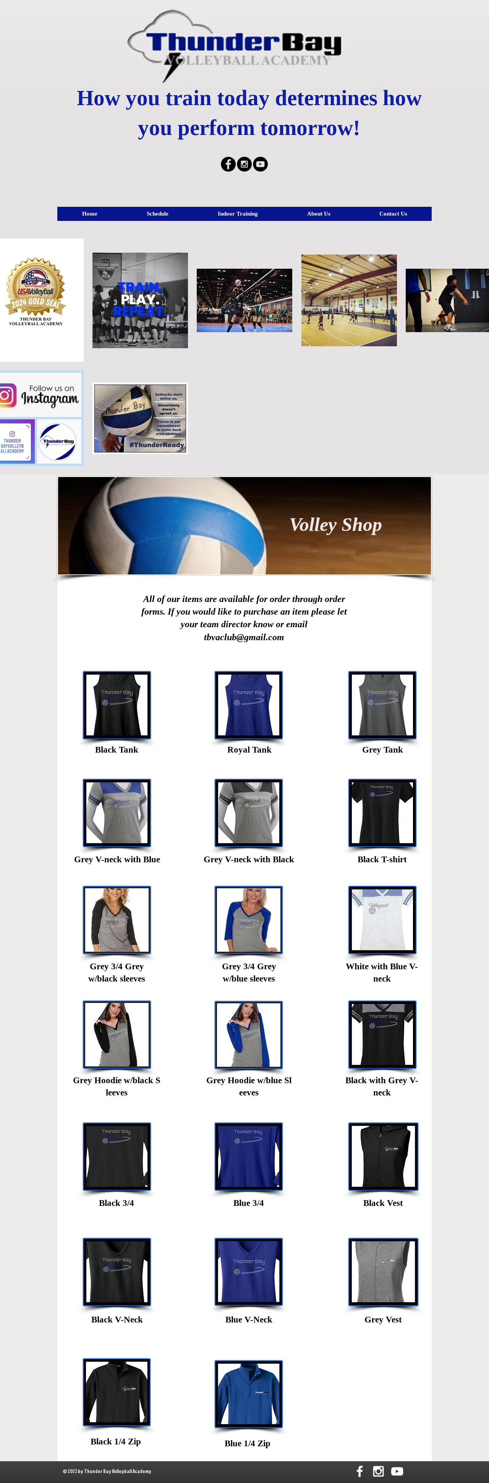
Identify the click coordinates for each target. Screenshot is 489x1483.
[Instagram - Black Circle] (244, 164)
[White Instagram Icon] (378, 1471)
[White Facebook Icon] (359, 1471)
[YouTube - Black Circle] (260, 164)
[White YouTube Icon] (397, 1471)
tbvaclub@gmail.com (244, 637)
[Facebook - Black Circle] (228, 164)
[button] (157, 214)
